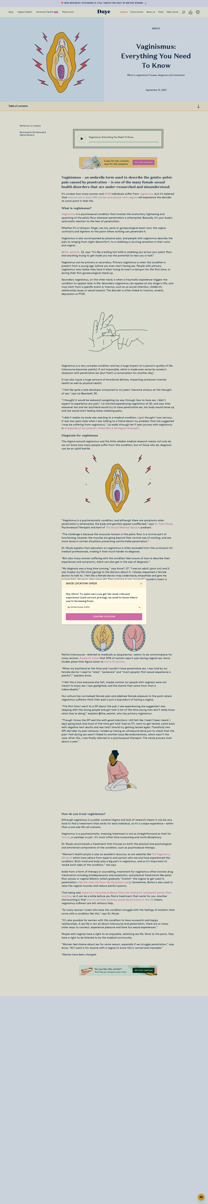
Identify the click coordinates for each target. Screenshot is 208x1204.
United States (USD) (80, 607)
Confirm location (104, 617)
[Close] (141, 583)
